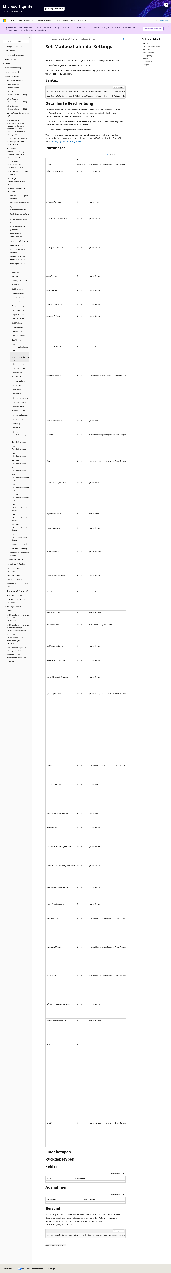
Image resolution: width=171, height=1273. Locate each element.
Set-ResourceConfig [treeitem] (19, 548)
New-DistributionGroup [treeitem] (19, 454)
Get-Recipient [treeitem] (17, 289)
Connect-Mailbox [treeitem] (18, 297)
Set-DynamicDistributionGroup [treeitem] (20, 537)
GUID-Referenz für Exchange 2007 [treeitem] (18, 114)
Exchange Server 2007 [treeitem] (13, 46)
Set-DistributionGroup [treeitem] (19, 469)
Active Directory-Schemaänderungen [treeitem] (14, 86)
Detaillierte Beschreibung (153, 46)
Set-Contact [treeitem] (16, 394)
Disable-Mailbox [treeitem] (18, 302)
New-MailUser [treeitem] (17, 377)
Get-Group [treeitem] (16, 423)
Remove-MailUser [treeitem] (19, 381)
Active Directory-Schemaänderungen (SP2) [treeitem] (17, 100)
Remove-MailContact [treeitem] (20, 415)
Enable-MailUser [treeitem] (18, 368)
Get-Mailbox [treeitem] (17, 323)
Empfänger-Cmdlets (87, 39)
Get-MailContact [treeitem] (18, 406)
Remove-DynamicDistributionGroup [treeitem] (20, 527)
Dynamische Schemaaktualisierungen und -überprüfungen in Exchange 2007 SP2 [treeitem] (16, 153)
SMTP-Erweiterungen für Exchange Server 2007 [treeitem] (16, 649)
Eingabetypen (148, 52)
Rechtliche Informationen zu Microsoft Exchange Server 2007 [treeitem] (18, 618)
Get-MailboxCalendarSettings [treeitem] (20, 347)
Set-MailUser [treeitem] (17, 385)
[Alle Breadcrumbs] (47, 39)
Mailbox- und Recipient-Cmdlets (64, 39)
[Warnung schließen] (166, 5)
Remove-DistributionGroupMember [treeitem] (20, 497)
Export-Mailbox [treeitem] (18, 310)
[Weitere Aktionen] (123, 39)
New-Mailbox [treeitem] (17, 331)
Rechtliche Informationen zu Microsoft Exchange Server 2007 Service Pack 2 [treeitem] (18, 628)
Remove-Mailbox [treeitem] (18, 336)
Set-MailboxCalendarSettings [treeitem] (20, 357)
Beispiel (146, 64)
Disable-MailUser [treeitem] (18, 364)
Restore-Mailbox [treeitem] (18, 319)
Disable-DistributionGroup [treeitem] (19, 433)
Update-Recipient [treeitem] (19, 293)
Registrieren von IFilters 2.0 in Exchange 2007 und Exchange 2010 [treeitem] (17, 141)
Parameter (147, 49)
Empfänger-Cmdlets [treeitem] (20, 268)
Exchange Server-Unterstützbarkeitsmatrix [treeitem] (16, 656)
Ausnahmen (147, 61)
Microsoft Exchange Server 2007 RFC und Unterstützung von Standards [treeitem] (15, 639)
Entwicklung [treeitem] (9, 662)
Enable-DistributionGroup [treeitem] (19, 440)
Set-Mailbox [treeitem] (16, 340)
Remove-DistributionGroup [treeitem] (19, 461)
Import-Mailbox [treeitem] (18, 314)
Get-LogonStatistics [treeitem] (19, 280)
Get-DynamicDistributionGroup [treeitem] (20, 507)
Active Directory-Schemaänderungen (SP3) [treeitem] (17, 107)
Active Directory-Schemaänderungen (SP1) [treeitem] (17, 93)
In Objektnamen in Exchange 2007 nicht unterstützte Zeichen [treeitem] (15, 164)
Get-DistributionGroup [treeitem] (19, 447)
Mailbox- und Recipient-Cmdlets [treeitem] (19, 197)
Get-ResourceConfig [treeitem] (20, 544)
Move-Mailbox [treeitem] (17, 327)
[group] (85, 94)
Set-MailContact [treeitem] (18, 419)
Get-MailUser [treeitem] (17, 373)
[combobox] (16, 41)
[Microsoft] (4, 20)
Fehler (145, 58)
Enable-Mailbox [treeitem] (18, 306)
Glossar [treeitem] (9, 611)
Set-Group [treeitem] (16, 428)
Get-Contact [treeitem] (16, 389)
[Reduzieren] (29, 37)
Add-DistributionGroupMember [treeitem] (20, 477)
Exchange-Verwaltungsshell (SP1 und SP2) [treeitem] (17, 181)
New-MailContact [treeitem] (18, 411)
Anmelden (164, 20)
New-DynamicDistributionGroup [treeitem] (20, 517)
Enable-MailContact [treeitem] (19, 402)
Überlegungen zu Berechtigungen (66, 141)
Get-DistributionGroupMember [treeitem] (20, 487)
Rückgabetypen (149, 55)
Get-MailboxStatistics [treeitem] (20, 285)
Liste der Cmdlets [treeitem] (15, 579)
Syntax (145, 43)
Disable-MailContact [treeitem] (20, 398)
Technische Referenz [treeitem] (15, 80)
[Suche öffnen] (157, 20)
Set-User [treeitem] (15, 276)
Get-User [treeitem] (15, 272)
